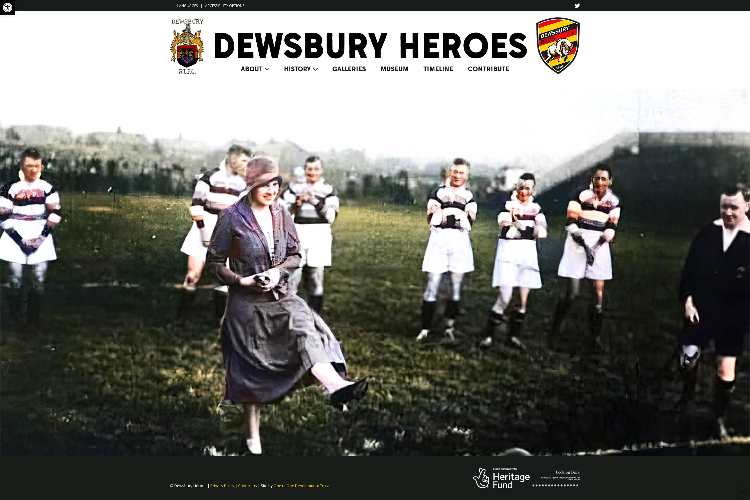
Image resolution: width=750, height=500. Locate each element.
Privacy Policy (222, 485)
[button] (7, 7)
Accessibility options (224, 5)
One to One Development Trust (301, 485)
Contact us (247, 485)
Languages (187, 5)
